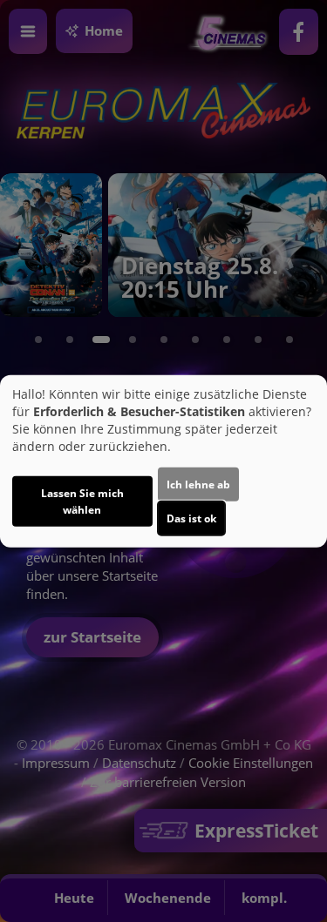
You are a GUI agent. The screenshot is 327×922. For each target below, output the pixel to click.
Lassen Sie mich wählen (82, 501)
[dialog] (163, 461)
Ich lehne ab (198, 484)
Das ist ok (191, 518)
